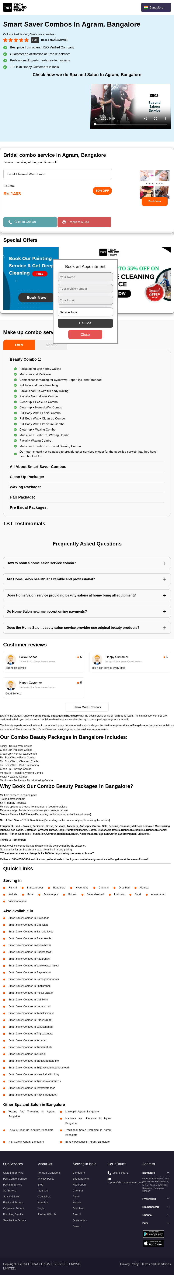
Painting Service (12, 1184)
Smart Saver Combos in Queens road (30, 1020)
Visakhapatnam (17, 901)
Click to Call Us (25, 222)
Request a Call (79, 222)
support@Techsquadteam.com (125, 1182)
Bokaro (72, 894)
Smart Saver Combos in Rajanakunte (29, 938)
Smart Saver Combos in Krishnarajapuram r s (34, 1081)
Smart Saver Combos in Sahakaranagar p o (33, 1060)
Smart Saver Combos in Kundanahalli (30, 1047)
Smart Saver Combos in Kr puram (27, 1040)
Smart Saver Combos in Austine (26, 1054)
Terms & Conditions (49, 1172)
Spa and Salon (11, 1196)
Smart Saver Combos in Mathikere (28, 999)
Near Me (43, 1190)
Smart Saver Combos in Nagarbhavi (29, 958)
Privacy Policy (46, 1178)
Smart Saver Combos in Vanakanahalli (30, 1026)
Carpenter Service (13, 1208)
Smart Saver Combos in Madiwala (28, 924)
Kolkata (12, 894)
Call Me (85, 323)
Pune (30, 894)
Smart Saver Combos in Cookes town (30, 952)
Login (41, 1208)
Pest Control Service (15, 1178)
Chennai (104, 887)
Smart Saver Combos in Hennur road (29, 1006)
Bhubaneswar (35, 887)
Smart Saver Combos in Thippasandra (30, 1033)
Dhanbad (124, 887)
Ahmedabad (158, 894)
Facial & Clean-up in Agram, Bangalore (30, 1130)
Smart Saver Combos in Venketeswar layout (33, 965)
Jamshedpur (51, 894)
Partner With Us (47, 1214)
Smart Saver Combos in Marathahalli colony (33, 1074)
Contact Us (44, 1196)
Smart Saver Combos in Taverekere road (31, 1088)
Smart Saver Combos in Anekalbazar (29, 945)
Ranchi (12, 887)
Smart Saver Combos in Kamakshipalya (31, 1013)
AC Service (9, 1190)
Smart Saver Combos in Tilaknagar (28, 918)
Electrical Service (13, 1202)
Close (85, 335)
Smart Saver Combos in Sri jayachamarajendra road (38, 1067)
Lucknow (119, 894)
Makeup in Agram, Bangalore (82, 1111)
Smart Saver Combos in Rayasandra (29, 972)
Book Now (155, 201)
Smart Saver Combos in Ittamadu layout (31, 931)
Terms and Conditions (156, 1264)
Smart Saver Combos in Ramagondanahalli (33, 979)
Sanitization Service (14, 1220)
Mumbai (144, 887)
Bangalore (59, 887)
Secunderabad (95, 894)
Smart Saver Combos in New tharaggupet (32, 1094)
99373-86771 (120, 1172)
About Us (43, 1202)
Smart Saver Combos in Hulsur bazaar (30, 992)
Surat (138, 894)
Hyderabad (82, 887)
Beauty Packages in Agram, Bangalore (87, 1141)
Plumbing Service (13, 1214)
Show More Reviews (87, 707)
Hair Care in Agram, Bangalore (26, 1141)
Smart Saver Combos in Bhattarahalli (29, 986)
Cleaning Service (13, 1172)
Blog (40, 1184)
